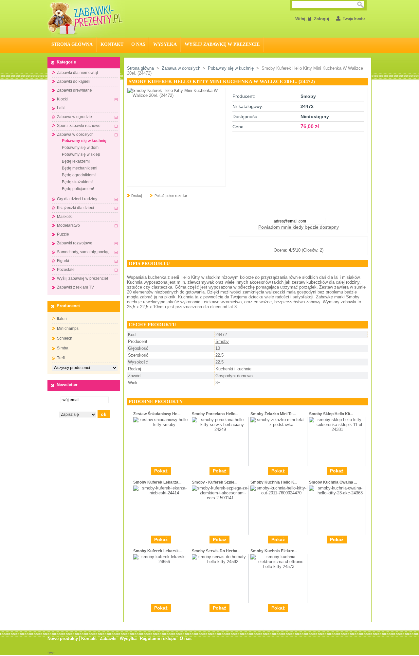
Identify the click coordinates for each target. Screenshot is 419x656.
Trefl (61, 358)
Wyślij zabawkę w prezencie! (82, 278)
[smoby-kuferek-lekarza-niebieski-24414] (161, 492)
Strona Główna (72, 44)
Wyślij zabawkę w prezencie (222, 44)
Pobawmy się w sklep (81, 154)
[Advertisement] (298, 173)
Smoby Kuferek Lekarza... (157, 482)
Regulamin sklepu (158, 638)
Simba (62, 348)
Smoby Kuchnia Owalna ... (333, 482)
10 (331, 242)
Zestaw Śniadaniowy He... (156, 414)
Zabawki (108, 638)
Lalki (61, 108)
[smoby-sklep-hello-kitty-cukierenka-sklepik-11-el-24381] (337, 429)
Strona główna (140, 68)
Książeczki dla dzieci (75, 207)
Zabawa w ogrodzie (74, 117)
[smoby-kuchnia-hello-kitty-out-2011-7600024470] (278, 492)
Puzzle (63, 234)
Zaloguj (321, 18)
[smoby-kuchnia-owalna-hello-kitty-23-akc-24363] (337, 492)
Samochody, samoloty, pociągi (84, 252)
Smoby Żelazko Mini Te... (273, 414)
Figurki (63, 260)
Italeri (62, 318)
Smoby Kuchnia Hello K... (273, 482)
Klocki (62, 99)
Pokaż (161, 470)
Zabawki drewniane (74, 90)
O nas (138, 44)
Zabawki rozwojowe (74, 243)
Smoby (222, 341)
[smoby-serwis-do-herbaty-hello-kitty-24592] (220, 561)
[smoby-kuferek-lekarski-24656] (161, 561)
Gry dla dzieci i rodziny (77, 199)
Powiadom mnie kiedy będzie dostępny (298, 227)
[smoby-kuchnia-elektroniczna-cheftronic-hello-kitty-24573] (278, 566)
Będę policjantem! (78, 188)
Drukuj (136, 196)
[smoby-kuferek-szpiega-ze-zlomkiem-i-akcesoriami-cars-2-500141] (220, 497)
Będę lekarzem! (76, 161)
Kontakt (111, 44)
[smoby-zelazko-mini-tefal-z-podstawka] (278, 424)
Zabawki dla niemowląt (77, 72)
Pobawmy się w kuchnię (84, 140)
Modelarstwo (68, 225)
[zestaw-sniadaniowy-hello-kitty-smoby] (161, 424)
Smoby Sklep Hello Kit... (331, 414)
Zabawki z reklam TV (75, 287)
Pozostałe (66, 269)
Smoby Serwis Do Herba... (216, 551)
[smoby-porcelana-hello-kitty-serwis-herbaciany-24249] (220, 429)
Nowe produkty (62, 638)
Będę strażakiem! (77, 182)
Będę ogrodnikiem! (79, 175)
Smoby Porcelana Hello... (215, 414)
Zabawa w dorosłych (75, 134)
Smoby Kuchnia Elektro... (273, 551)
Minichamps (68, 328)
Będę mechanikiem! (79, 168)
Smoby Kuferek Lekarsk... (157, 551)
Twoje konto (354, 18)
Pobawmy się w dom (80, 147)
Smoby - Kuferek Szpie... (214, 482)
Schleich (64, 338)
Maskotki (65, 216)
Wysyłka (165, 44)
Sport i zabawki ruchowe (78, 125)
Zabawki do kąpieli (73, 81)
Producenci (68, 305)
